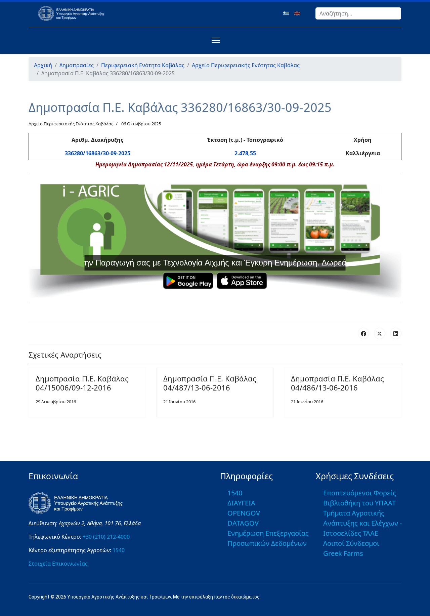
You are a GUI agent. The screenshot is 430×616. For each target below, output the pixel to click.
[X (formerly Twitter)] (379, 333)
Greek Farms (343, 553)
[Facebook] (363, 333)
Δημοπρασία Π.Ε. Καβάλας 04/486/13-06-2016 (337, 382)
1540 (119, 550)
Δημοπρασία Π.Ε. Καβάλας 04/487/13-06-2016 (209, 382)
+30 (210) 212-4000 (106, 536)
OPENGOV (243, 513)
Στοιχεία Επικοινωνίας (58, 563)
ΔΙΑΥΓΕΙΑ (241, 502)
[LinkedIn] (395, 333)
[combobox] (358, 13)
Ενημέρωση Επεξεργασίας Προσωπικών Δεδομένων (268, 538)
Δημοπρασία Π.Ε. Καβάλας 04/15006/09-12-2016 (82, 382)
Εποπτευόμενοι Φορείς (359, 492)
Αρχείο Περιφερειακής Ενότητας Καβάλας (71, 124)
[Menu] (214, 40)
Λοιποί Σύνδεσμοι (351, 543)
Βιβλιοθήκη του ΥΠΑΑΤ (359, 502)
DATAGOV (243, 523)
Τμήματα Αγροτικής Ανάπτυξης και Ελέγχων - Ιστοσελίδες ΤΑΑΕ (362, 523)
